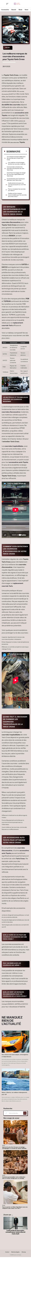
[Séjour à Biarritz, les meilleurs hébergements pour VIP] (15, 1079)
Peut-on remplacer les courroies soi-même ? (16, 189)
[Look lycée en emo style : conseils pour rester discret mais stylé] (15, 1223)
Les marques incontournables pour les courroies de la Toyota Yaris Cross (16, 158)
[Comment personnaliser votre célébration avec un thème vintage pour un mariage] (15, 1162)
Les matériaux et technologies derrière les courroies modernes (16, 163)
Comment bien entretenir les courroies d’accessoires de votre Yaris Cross (15, 168)
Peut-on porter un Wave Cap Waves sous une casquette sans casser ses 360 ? (15, 1207)
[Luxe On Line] (17, 4)
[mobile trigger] (7, 4)
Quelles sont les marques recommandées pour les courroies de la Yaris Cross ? (17, 195)
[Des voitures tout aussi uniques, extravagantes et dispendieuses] (15, 1042)
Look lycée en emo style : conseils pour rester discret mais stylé (15, 1232)
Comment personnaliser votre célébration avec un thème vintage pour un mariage (13, 1177)
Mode (3, 1205)
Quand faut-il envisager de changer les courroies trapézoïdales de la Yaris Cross (16, 174)
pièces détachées (15, 142)
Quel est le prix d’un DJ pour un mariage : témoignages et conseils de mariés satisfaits (14, 1147)
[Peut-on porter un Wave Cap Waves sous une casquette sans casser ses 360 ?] (15, 1192)
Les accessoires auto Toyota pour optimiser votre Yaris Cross (16, 179)
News (7, 47)
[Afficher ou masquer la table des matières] (23, 151)
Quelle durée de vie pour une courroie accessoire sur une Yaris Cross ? (17, 184)
